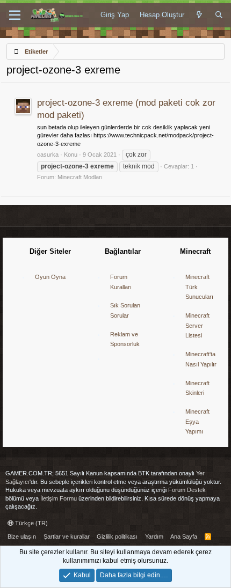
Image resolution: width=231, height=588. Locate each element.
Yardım (154, 536)
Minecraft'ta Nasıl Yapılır (200, 359)
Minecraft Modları (80, 177)
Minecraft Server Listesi (197, 325)
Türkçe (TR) (30, 523)
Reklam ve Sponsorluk (125, 339)
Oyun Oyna (50, 277)
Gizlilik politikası (117, 536)
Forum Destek (187, 490)
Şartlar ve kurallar (67, 536)
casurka (48, 154)
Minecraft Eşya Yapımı (197, 421)
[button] (14, 15)
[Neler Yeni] (200, 15)
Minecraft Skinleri (197, 388)
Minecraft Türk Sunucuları (199, 287)
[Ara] (219, 15)
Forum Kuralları (121, 282)
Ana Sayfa (183, 536)
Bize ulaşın (22, 536)
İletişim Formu (58, 498)
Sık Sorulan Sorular (125, 310)
